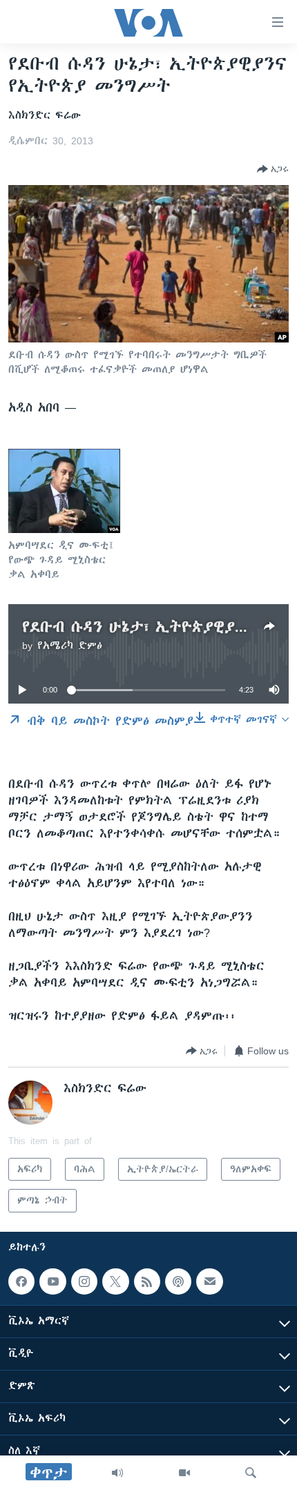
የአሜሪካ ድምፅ (69, 645)
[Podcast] (178, 1281)
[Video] (184, 1472)
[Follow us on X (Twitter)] (115, 1281)
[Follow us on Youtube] (52, 1281)
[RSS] (147, 1281)
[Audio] (117, 1472)
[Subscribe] (209, 1281)
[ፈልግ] (250, 1472)
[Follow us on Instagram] (84, 1281)
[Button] (273, 169)
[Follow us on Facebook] (21, 1281)
